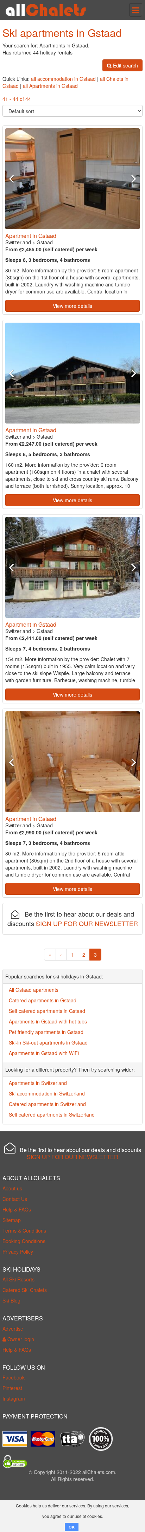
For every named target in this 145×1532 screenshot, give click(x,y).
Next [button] (130, 179)
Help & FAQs (16, 1209)
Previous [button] (15, 179)
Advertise (12, 1328)
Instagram (13, 1398)
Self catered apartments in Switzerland (52, 1114)
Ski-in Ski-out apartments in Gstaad (48, 1042)
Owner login (20, 1339)
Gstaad (45, 242)
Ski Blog (11, 1300)
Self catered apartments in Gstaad (47, 1010)
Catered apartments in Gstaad (42, 1000)
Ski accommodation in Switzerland (47, 1093)
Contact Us (14, 1198)
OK (72, 1527)
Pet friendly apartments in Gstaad (46, 1031)
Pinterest (12, 1387)
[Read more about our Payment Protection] (16, 1436)
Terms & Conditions (24, 1230)
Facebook (13, 1377)
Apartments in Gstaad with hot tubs (48, 1021)
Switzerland (18, 242)
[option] (72, 178)
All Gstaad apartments (33, 989)
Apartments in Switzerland (38, 1082)
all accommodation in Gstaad (63, 78)
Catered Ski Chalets (24, 1289)
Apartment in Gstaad (30, 236)
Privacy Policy (17, 1251)
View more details (72, 305)
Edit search (125, 65)
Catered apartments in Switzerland (47, 1103)
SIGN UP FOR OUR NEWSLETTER (87, 923)
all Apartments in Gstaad (50, 85)
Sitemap (11, 1219)
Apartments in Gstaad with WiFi (44, 1052)
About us (12, 1188)
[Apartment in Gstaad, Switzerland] (72, 178)
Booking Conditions (23, 1241)
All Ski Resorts (18, 1279)
